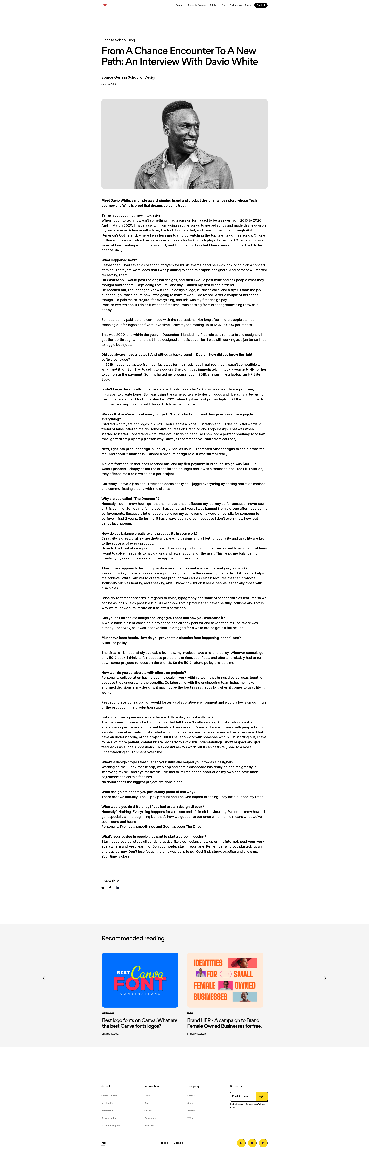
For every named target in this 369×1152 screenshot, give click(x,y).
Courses (180, 5)
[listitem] (142, 992)
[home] (105, 5)
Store (248, 5)
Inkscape (108, 394)
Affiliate (214, 5)
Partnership (236, 5)
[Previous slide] (43, 977)
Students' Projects (197, 5)
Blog (224, 5)
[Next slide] (325, 977)
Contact (261, 5)
